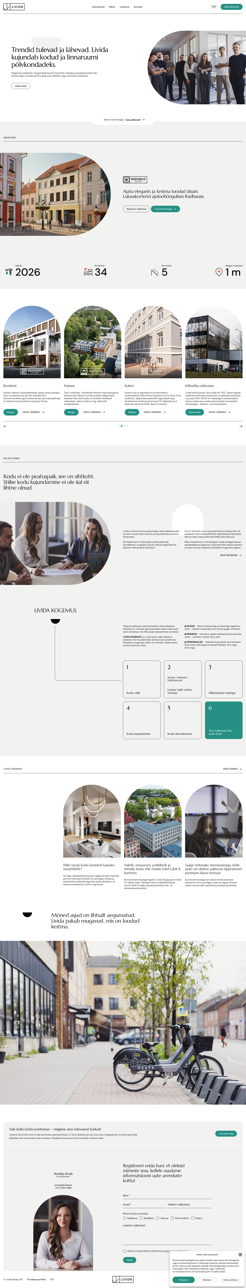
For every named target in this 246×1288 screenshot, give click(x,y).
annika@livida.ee (63, 1185)
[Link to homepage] (13, 6)
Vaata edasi (21, 86)
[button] (240, 1254)
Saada (130, 1260)
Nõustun (183, 1279)
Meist (112, 6)
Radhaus (132, 1218)
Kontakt (138, 6)
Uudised (124, 6)
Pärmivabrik (182, 1218)
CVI (52, 1279)
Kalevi (198, 1218)
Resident (149, 1218)
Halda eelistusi (230, 1279)
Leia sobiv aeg (226, 1133)
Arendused (98, 6)
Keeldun (207, 1279)
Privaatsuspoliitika (36, 1279)
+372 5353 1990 (63, 1188)
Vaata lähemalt (231, 6)
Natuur (165, 1218)
